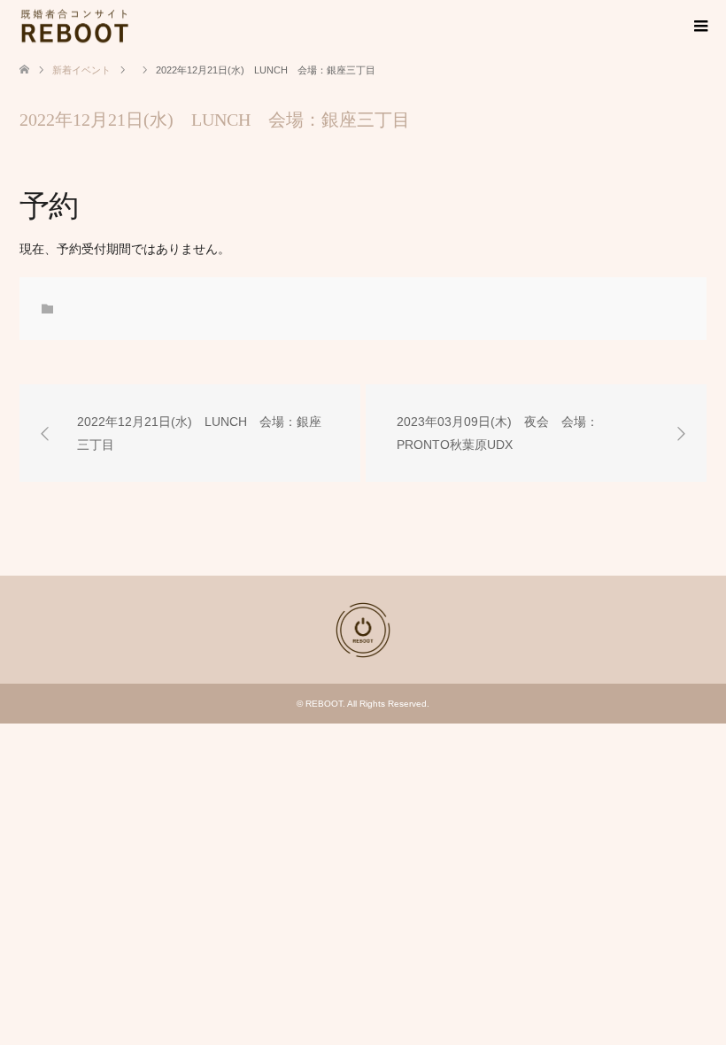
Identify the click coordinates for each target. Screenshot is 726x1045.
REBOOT (324, 703)
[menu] (699, 26)
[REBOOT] (130, 25)
